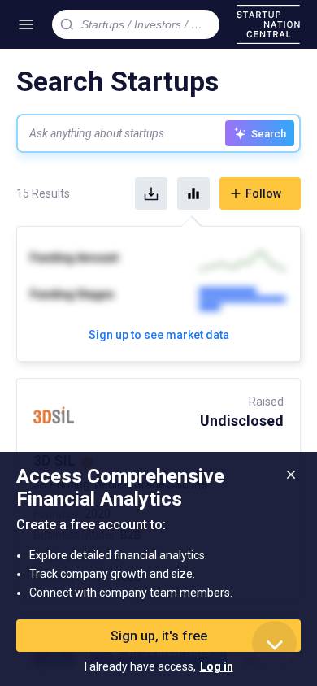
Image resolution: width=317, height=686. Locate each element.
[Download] (151, 193)
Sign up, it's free (159, 636)
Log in (216, 666)
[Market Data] (193, 193)
